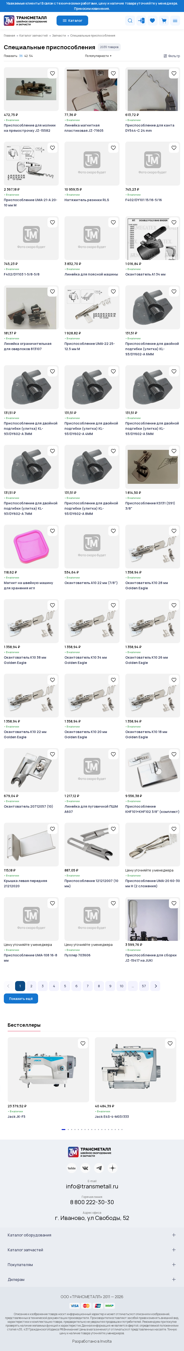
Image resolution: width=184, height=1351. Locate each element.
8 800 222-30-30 (92, 1202)
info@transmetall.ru (92, 1186)
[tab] (63, 1129)
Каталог (75, 20)
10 (121, 986)
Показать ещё (21, 998)
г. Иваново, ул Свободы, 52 (92, 1218)
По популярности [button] (97, 56)
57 (144, 986)
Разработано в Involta (92, 1341)
